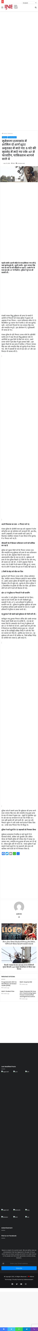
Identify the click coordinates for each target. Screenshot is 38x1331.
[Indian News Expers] (11, 7)
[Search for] (36, 8)
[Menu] (2, 8)
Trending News (12, 137)
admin (19, 914)
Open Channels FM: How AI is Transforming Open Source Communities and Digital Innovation (28, 993)
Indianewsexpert (28, 1279)
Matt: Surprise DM (26, 982)
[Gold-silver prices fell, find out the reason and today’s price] (19, 1219)
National (10, 133)
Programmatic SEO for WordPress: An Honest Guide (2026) (9, 983)
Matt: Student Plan (7, 991)
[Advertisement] (19, 32)
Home (5, 133)
